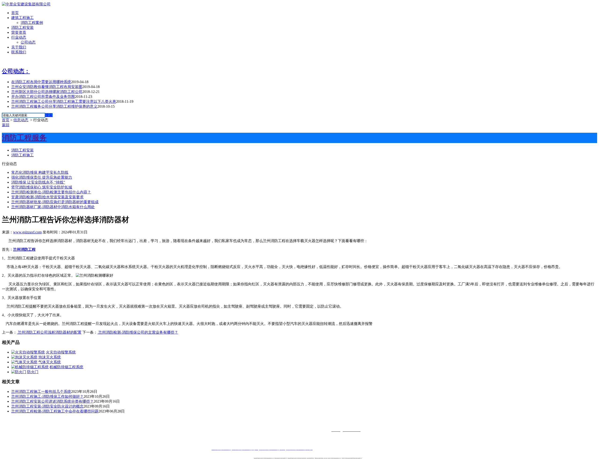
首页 (15, 13)
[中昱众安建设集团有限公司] (26, 4)
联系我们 (18, 52)
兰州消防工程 (24, 249)
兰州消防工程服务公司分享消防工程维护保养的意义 (54, 106)
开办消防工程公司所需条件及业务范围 (43, 97)
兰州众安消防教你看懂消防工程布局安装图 (46, 87)
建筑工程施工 (22, 18)
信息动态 (20, 120)
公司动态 (28, 42)
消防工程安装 (22, 27)
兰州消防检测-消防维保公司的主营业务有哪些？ (137, 332)
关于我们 (18, 47)
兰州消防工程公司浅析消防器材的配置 (49, 332)
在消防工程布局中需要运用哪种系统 (41, 82)
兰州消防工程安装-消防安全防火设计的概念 (47, 406)
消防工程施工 (22, 155)
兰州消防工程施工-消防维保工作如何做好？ (47, 396)
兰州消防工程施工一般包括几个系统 (41, 392)
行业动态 (18, 37)
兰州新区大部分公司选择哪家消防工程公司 (46, 92)
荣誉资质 (18, 32)
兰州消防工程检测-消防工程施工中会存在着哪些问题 (55, 411)
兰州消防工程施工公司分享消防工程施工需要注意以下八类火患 (63, 101)
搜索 (49, 115)
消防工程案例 (32, 23)
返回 (5, 125)
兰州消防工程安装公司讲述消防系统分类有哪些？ (52, 401)
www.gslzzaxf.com (27, 232)
